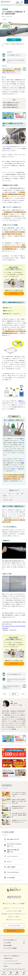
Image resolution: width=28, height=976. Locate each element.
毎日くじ (24, 974)
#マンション (10, 495)
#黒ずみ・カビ (11, 493)
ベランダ (4, 19)
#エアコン (5, 493)
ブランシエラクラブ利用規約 (10, 948)
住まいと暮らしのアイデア (9, 4)
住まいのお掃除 (19, 4)
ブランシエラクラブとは (14, 925)
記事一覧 (14, 694)
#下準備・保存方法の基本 (8, 500)
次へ (23, 694)
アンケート (9, 861)
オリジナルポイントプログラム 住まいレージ (14, 845)
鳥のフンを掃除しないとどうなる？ (11, 102)
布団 (8, 148)
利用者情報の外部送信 (8, 958)
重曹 (21, 438)
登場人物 (14, 40)
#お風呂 (17, 493)
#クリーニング (18, 495)
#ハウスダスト (5, 497)
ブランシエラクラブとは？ (13, 872)
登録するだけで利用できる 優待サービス (13, 851)
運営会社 (5, 966)
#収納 (22, 493)
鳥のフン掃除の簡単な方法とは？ (10, 105)
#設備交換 (5, 495)
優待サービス (17, 974)
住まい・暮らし (4, 974)
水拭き (12, 469)
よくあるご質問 (10, 877)
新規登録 (17, 2)
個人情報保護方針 (14, 955)
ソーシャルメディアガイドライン (10, 961)
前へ (5, 694)
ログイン (21, 2)
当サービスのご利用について (10, 940)
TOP (2, 4)
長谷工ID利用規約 (8, 945)
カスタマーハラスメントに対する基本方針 (12, 963)
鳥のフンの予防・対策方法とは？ (10, 107)
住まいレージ (11, 974)
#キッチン (12, 497)
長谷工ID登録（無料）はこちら (14, 931)
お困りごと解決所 (11, 867)
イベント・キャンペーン (12, 856)
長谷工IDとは (6, 955)
